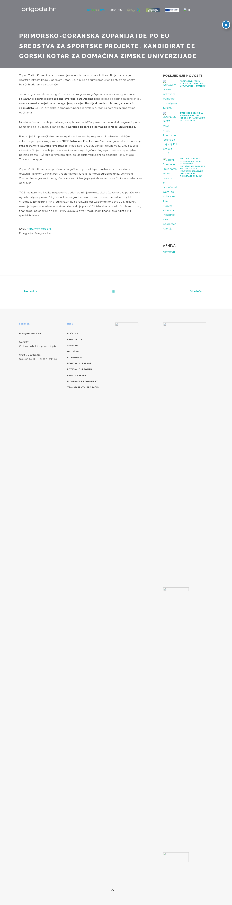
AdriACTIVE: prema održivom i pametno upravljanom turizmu (193, 83)
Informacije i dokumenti (83, 381)
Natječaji (73, 351)
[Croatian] (187, 10)
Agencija (72, 345)
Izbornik (116, 9)
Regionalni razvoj (79, 363)
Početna (72, 333)
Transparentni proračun (83, 387)
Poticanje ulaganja (80, 369)
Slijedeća (196, 291)
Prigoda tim (75, 339)
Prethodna (30, 291)
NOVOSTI (169, 252)
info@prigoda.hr (30, 333)
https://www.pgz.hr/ (40, 228)
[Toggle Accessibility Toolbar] (226, 25)
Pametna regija (77, 375)
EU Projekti (74, 357)
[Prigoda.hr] (39, 9)
